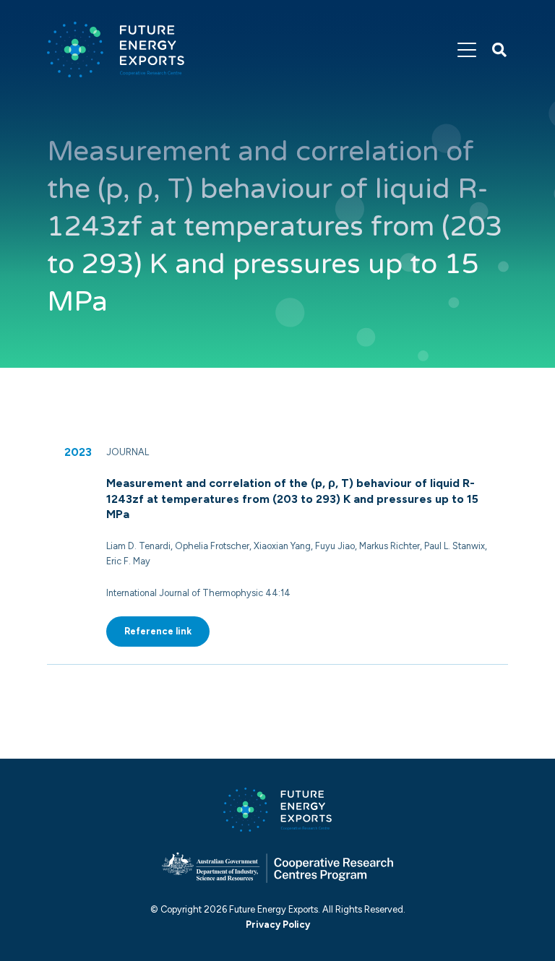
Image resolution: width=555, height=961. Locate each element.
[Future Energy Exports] (115, 49)
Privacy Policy (278, 924)
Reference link (158, 631)
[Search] (499, 50)
